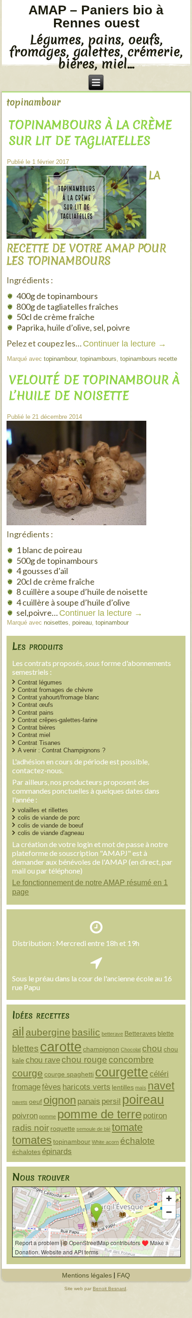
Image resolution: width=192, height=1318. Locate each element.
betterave (112, 1034)
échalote (137, 1141)
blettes (25, 1048)
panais (88, 1101)
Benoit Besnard (109, 1288)
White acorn (105, 1142)
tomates (32, 1140)
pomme (47, 1116)
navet (161, 1086)
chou (152, 1048)
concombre (131, 1059)
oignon (59, 1100)
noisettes (56, 622)
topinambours (98, 358)
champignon (101, 1049)
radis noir (30, 1128)
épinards (57, 1151)
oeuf (35, 1101)
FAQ (123, 1275)
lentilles (123, 1087)
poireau (82, 622)
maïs (140, 1087)
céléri (159, 1074)
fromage (26, 1087)
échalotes (26, 1151)
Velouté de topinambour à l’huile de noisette (94, 388)
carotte (61, 1046)
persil (111, 1101)
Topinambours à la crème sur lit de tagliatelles (90, 133)
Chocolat (131, 1049)
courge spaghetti (69, 1074)
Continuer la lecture (124, 343)
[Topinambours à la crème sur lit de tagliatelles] (78, 238)
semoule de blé (93, 1129)
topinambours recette (148, 358)
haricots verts (86, 1087)
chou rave (43, 1060)
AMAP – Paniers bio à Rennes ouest (96, 16)
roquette (62, 1128)
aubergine (48, 1032)
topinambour (60, 358)
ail (18, 1031)
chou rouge (84, 1059)
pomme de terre (99, 1114)
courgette (121, 1072)
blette (166, 1033)
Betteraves (140, 1033)
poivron (25, 1115)
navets (19, 1102)
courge (27, 1073)
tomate (127, 1127)
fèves (51, 1087)
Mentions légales (87, 1275)
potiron (155, 1115)
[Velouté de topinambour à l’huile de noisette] (78, 525)
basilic (86, 1032)
